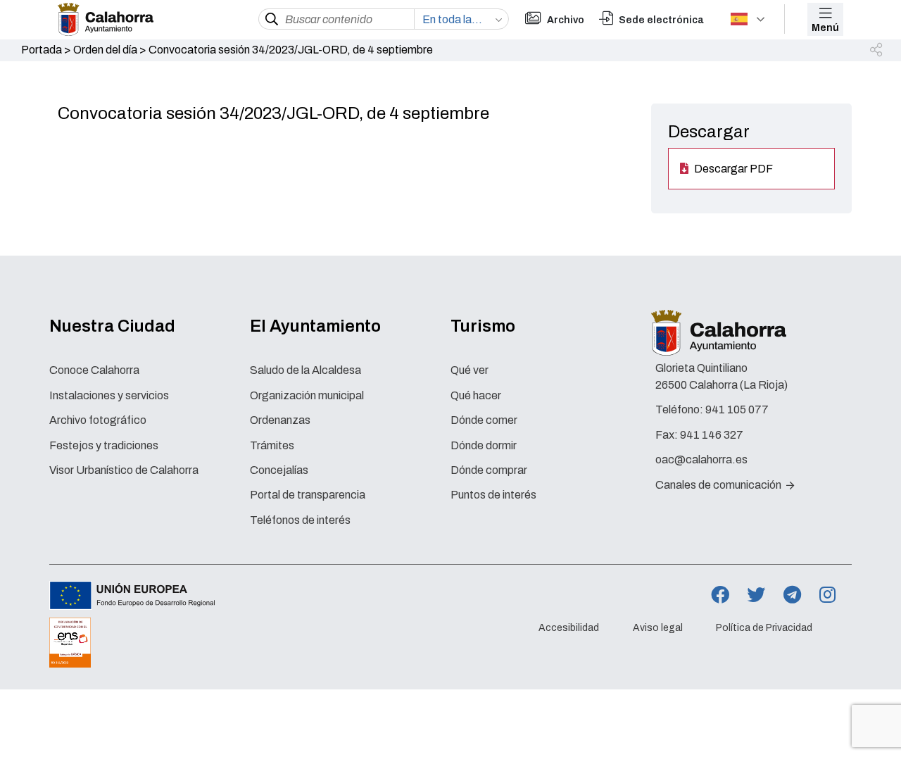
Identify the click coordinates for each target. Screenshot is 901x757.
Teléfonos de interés (300, 520)
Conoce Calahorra (94, 370)
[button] (877, 51)
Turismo (482, 326)
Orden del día (105, 50)
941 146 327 (711, 435)
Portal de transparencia (307, 495)
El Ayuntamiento (315, 326)
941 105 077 (737, 409)
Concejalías (279, 470)
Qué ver (469, 370)
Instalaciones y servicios (109, 395)
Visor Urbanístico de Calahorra (124, 470)
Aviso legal (658, 628)
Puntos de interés (493, 495)
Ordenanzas (280, 420)
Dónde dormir (483, 445)
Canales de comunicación (719, 485)
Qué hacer (475, 395)
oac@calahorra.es (701, 459)
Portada (41, 50)
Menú (825, 28)
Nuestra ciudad (112, 326)
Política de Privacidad (764, 628)
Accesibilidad (568, 628)
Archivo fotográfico (97, 420)
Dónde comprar (488, 470)
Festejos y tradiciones (103, 445)
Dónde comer (483, 420)
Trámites (272, 445)
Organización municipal (307, 395)
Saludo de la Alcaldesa (305, 370)
